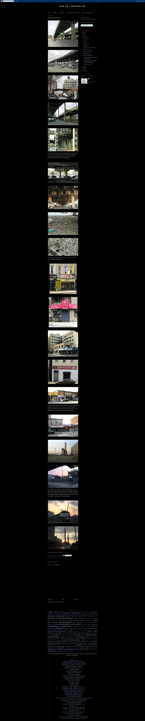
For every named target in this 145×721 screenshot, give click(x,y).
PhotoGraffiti (92, 643)
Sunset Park (93, 646)
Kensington (77, 638)
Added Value (74, 660)
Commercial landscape (60, 626)
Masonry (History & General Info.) (74, 704)
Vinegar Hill (93, 649)
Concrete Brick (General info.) (74, 677)
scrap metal (61, 646)
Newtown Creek (81, 641)
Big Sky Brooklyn (72, 6)
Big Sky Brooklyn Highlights (67, 613)
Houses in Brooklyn (66, 635)
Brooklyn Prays (79, 618)
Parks (73, 643)
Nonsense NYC (74, 705)
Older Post (76, 599)
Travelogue (93, 648)
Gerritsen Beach (73, 631)
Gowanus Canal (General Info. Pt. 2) (74, 688)
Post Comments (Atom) (59, 601)
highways (56, 635)
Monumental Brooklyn (61, 641)
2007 (83, 71)
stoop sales (80, 646)
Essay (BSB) (68, 630)
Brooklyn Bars (67, 615)
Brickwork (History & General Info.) (74, 664)
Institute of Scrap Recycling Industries (74, 699)
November (86, 37)
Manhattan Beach (85, 640)
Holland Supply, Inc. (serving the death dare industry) (74, 698)
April (85, 41)
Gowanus (82, 631)
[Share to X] (68, 555)
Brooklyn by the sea (90, 615)
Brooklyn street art (53, 620)
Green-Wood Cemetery (76, 633)
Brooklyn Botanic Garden (74, 666)
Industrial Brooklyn (68, 637)
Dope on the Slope (74, 680)
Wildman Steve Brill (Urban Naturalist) (74, 718)
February (86, 43)
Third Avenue (76, 648)
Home (49, 12)
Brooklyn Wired (78, 620)
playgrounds (52, 644)
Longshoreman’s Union (74, 702)
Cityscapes (76, 624)
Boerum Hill (85, 613)
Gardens (95, 630)
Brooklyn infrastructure (73, 616)
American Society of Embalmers (74, 661)
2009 (83, 67)
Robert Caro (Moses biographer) (74, 709)
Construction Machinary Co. (74, 679)
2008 (83, 69)
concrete (76, 626)
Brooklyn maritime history (89, 616)
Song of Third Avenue (88, 55)
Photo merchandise (81, 643)
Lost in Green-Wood (58, 640)
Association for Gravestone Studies (74, 663)
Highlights (55, 12)
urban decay (52, 649)
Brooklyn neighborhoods (60, 618)
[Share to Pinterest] (71, 555)
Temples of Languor (87, 51)
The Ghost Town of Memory (89, 47)
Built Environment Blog (74, 671)
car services (93, 622)
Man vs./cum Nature (72, 640)
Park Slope (66, 643)
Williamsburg (61, 651)
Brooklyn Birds (77, 615)
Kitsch (84, 638)
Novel (95, 641)
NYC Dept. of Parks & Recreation (74, 707)
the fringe (60, 648)
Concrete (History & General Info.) (74, 675)
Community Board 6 (74, 674)
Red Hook (93, 644)
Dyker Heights (57, 630)
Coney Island (85, 626)
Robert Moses (52, 646)
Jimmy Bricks (69, 638)
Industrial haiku (83, 637)
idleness (76, 635)
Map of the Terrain (87, 49)
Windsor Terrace (70, 651)
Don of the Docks (83, 628)
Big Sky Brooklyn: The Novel (73, 12)
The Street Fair (86, 53)
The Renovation (69, 648)
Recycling (86, 644)
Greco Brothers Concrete (74, 694)
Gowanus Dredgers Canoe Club (74, 690)
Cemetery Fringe (86, 64)
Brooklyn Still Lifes (91, 618)
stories (87, 646)
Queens (79, 644)
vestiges (86, 649)
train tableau (85, 648)
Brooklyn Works (88, 620)
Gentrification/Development (57, 631)
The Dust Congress (74, 715)
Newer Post (50, 599)
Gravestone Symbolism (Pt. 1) (74, 691)
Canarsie (85, 622)
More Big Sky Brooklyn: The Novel (55, 552)
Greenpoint (87, 633)
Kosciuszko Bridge (92, 638)
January (85, 45)
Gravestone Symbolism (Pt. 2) (74, 693)
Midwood (50, 641)
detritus (60, 628)
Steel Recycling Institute (74, 713)
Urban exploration (65, 649)
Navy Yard (72, 641)
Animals (51, 612)
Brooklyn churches (56, 616)
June (85, 39)
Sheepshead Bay (70, 646)
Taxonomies (51, 648)
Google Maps (74, 685)
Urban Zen (78, 649)
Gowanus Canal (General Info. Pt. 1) (74, 687)
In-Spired (83, 635)
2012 (83, 32)
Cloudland (94, 624)
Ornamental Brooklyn (55, 643)
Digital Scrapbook (71, 628)
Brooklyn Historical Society (74, 668)
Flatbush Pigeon (74, 683)
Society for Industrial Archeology (74, 712)
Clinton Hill (86, 624)
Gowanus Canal (91, 631)
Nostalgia (89, 641)
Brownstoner (74, 669)
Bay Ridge (74, 611)
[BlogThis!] (67, 555)
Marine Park (94, 640)
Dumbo (49, 630)
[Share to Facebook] (69, 555)
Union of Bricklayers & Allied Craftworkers (74, 716)
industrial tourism (59, 638)
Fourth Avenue (87, 630)
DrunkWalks (93, 628)
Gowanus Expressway (55, 633)
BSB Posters (77, 622)
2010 (83, 36)
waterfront (52, 651)
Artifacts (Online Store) (87, 12)
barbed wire (59, 612)
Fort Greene (78, 630)
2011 (83, 34)
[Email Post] (63, 555)
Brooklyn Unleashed (66, 620)
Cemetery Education (74, 672)
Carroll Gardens (53, 624)
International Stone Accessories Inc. (74, 701)
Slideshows (62, 12)
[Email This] (65, 555)
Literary (50, 640)
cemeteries (64, 624)
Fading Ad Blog (74, 682)
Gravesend (65, 633)
